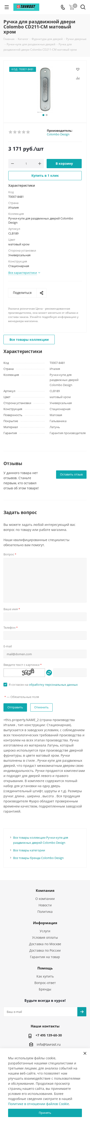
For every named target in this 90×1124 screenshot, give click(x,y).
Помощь (45, 968)
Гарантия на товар (45, 957)
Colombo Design (58, 134)
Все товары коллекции (29, 339)
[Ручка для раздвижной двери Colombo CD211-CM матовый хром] (45, 89)
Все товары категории (29, 850)
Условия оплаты (45, 937)
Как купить (45, 976)
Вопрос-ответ (45, 983)
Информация (45, 922)
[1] (11, 132)
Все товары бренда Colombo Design (38, 858)
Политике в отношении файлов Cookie (38, 1104)
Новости (45, 905)
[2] (15, 132)
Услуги (45, 931)
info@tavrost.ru (49, 1044)
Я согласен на (43, 684)
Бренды (45, 989)
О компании (45, 898)
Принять (45, 1113)
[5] (28, 132)
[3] (19, 132)
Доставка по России (45, 950)
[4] (24, 132)
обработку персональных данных (53, 684)
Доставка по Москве (45, 944)
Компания (45, 890)
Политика (45, 911)
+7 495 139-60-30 (49, 1035)
